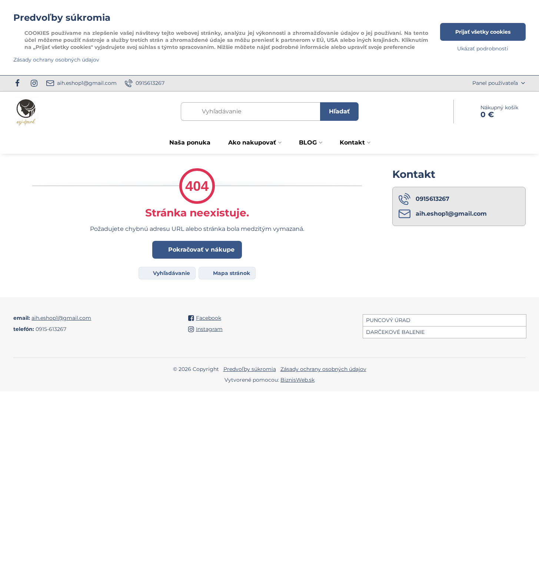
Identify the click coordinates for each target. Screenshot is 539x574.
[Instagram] (34, 83)
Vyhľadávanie (171, 273)
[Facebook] (19, 83)
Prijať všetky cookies (482, 32)
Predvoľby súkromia (249, 369)
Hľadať (339, 111)
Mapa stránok (231, 273)
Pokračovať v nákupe (200, 249)
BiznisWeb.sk (297, 379)
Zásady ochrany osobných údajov (323, 369)
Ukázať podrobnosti (482, 48)
